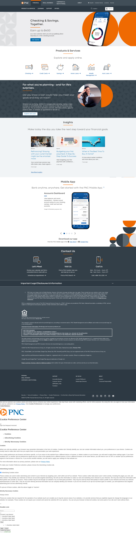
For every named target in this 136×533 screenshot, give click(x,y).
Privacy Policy (20, 404)
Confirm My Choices (5, 530)
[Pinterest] (105, 396)
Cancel (6, 528)
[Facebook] (93, 396)
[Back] (0, 503)
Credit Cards (44, 73)
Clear (2, 522)
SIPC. (51, 340)
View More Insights (36, 172)
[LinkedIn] (101, 396)
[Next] (75, 233)
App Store (73, 242)
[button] (28, 9)
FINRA (45, 340)
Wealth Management (90, 74)
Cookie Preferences (54, 395)
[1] (103, 187)
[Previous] (61, 233)
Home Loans (75, 73)
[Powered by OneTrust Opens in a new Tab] (5, 532)
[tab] (70, 434)
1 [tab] (64, 233)
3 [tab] (69, 233)
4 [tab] (71, 233)
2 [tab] (66, 233)
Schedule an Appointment (36, 275)
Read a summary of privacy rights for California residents (36, 363)
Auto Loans (106, 73)
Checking (28, 73)
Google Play (84, 242)
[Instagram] (109, 396)
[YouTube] (113, 396)
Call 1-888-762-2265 (98, 275)
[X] (97, 396)
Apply (2, 528)
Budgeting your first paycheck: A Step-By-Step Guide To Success (66, 154)
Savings (59, 73)
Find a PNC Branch (67, 275)
